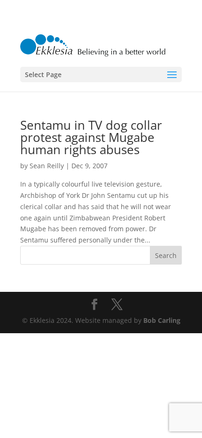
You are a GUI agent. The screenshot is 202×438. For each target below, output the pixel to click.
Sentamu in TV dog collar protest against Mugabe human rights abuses (91, 137)
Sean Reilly (47, 165)
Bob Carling (161, 320)
